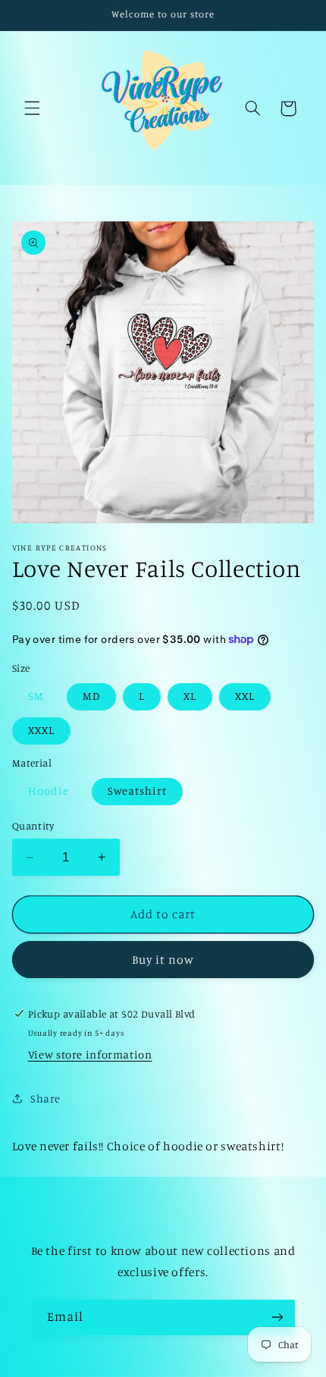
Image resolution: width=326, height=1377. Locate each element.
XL (189, 695)
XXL (245, 695)
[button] (31, 108)
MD (91, 695)
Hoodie (48, 790)
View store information (90, 1054)
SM (36, 695)
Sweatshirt (138, 790)
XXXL (41, 729)
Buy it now (163, 959)
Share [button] (45, 1098)
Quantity (33, 826)
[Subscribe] (277, 1317)
